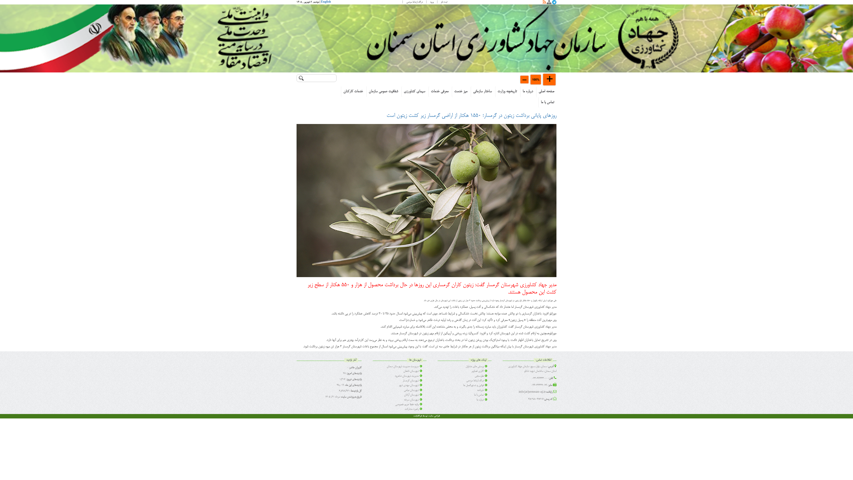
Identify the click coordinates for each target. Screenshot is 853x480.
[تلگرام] (554, 3)
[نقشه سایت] (549, 3)
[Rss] (544, 3)
